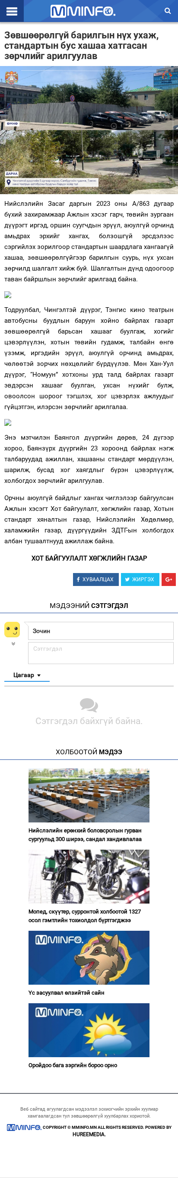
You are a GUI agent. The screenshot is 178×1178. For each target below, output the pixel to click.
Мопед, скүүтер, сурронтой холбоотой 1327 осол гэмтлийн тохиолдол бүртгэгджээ (85, 915)
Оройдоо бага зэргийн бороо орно (73, 1065)
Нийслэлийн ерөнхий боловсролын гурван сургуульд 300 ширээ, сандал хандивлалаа (85, 834)
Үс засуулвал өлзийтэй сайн (67, 992)
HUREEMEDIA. (89, 1134)
